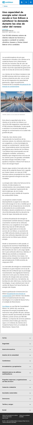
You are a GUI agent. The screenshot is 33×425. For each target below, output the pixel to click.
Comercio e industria (9, 387)
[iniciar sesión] (21, 2)
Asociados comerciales (9, 393)
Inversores (6, 398)
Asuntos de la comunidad (10, 355)
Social (4, 410)
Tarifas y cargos (7, 404)
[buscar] (26, 2)
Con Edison (6, 306)
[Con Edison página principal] (6, 2)
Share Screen (5, 418)
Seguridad (5, 343)
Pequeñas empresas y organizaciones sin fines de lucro (14, 380)
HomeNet (21, 416)
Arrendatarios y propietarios (11, 366)
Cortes (4, 338)
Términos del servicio (7, 416)
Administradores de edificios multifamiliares (11, 373)
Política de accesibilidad (24, 415)
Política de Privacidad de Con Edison (10, 415)
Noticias (5, 6)
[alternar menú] (31, 2)
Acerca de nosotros (8, 349)
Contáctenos (6, 360)
